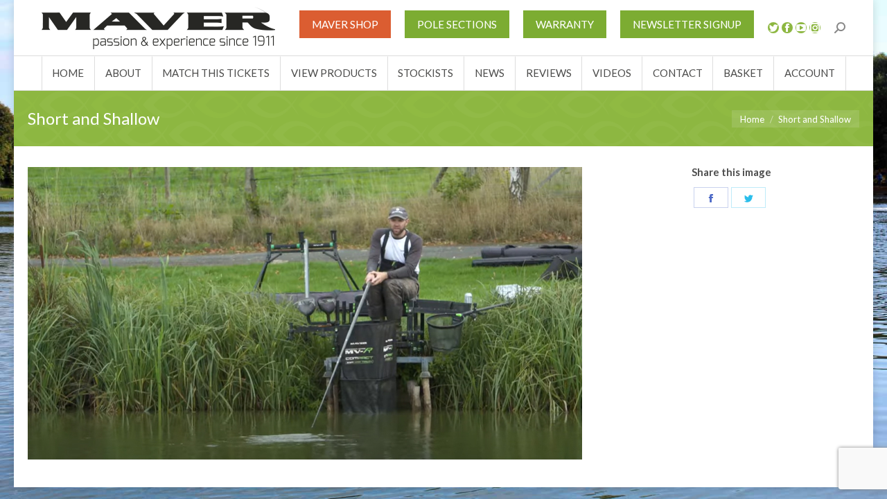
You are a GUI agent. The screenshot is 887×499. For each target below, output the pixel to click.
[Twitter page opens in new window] (773, 27)
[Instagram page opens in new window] (814, 27)
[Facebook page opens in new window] (787, 27)
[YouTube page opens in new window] (801, 27)
